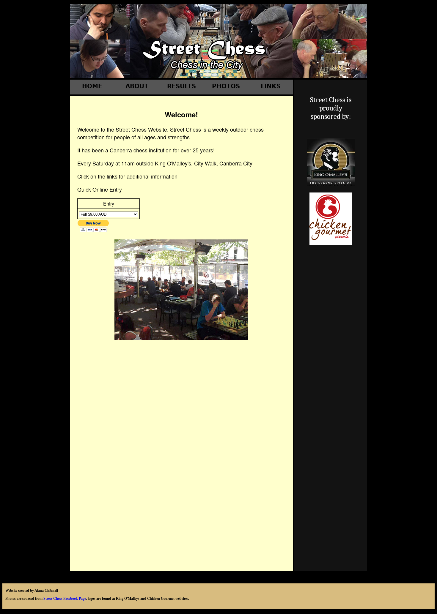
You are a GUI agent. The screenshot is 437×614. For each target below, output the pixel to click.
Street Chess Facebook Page (64, 598)
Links (271, 86)
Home (92, 86)
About (136, 86)
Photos (226, 86)
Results (181, 86)
